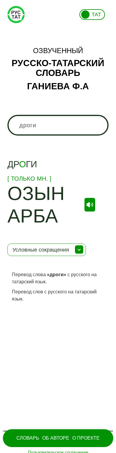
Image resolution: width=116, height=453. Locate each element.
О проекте (86, 438)
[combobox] (58, 125)
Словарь (27, 438)
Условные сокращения (40, 250)
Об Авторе (55, 438)
